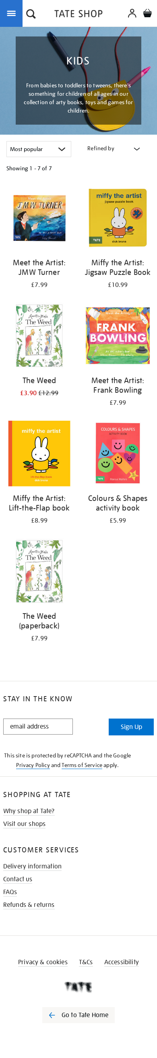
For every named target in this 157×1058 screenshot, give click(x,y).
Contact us (18, 879)
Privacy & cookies (43, 962)
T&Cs (86, 962)
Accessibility (121, 962)
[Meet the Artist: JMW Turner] (39, 219)
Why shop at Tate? (29, 811)
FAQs (10, 892)
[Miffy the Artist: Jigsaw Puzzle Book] (118, 219)
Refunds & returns (29, 905)
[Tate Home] (78, 987)
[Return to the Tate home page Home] (78, 15)
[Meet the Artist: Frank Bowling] (118, 337)
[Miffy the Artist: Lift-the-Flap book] (39, 454)
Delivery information (32, 866)
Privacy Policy (33, 765)
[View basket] (147, 14)
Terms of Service (82, 765)
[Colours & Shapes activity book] (118, 454)
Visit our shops (24, 824)
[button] (31, 14)
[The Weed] (39, 337)
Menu (13, 13)
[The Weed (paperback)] (39, 572)
